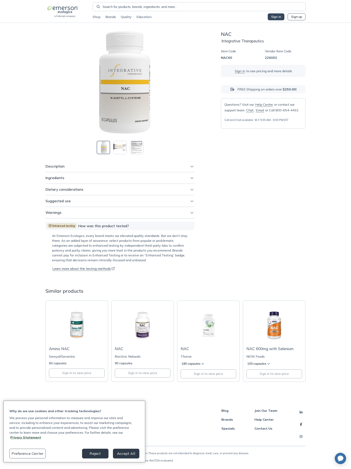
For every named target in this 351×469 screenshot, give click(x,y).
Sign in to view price (76, 373)
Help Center (264, 104)
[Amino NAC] (77, 341)
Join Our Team (266, 411)
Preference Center (27, 453)
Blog (225, 411)
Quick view (79, 336)
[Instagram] (301, 436)
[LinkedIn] (301, 412)
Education (144, 17)
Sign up (296, 17)
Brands (110, 17)
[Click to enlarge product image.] (120, 83)
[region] (74, 431)
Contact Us (263, 428)
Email (260, 110)
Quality (126, 17)
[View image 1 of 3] (103, 147)
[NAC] (143, 341)
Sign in (276, 17)
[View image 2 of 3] (120, 147)
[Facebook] (301, 424)
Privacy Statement (25, 437)
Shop (97, 17)
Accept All (126, 453)
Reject (95, 453)
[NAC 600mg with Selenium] (274, 341)
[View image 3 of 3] (136, 147)
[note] (62, 225)
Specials (228, 428)
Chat (250, 110)
